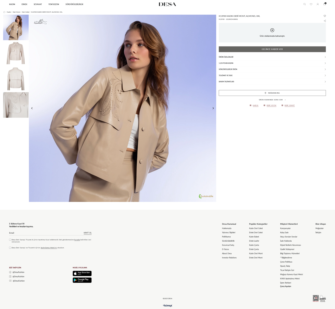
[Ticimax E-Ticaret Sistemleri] (167, 306)
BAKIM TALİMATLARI (226, 82)
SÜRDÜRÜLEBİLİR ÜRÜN (228, 69)
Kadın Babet (254, 237)
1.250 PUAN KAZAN (226, 63)
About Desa (227, 253)
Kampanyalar (285, 228)
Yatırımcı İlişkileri (228, 232)
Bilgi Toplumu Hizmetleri (290, 253)
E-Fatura (225, 249)
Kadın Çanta (254, 245)
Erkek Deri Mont (256, 257)
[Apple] (82, 273)
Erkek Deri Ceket (256, 232)
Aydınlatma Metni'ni (49, 248)
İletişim (318, 232)
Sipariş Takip (285, 266)
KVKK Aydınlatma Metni (290, 278)
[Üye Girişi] (317, 4)
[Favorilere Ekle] (325, 16)
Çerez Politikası (286, 262)
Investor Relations (229, 257)
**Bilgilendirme (286, 257)
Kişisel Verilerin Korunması (290, 245)
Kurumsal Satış (228, 245)
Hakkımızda (226, 228)
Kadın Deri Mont (256, 253)
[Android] (82, 280)
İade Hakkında (286, 241)
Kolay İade (284, 232)
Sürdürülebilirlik (228, 241)
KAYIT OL (88, 233)
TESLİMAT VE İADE (226, 75)
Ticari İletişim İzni (287, 270)
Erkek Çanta (254, 249)
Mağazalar (320, 228)
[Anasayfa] (4, 12)
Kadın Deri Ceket (256, 228)
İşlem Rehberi (285, 283)
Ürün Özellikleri (226, 57)
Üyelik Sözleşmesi (287, 249)
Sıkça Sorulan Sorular (288, 237)
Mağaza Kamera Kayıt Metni (291, 274)
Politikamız (226, 237)
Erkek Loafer (254, 241)
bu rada (77, 240)
